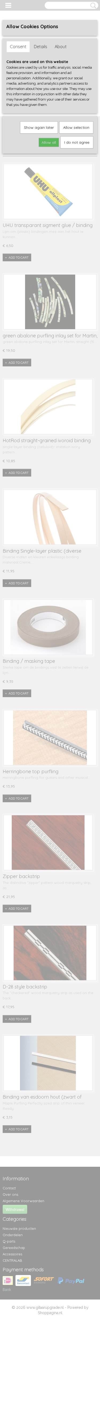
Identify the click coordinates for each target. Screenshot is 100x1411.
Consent (18, 46)
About (61, 46)
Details (40, 46)
